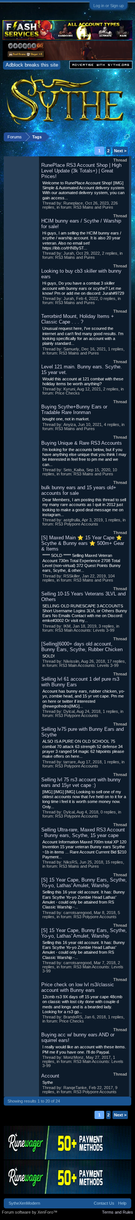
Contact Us (104, 1203)
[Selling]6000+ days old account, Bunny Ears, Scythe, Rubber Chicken (82, 646)
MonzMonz (73, 1057)
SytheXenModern (24, 1203)
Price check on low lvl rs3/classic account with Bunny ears (77, 987)
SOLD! (48, 656)
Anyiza (69, 424)
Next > (120, 150)
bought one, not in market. (66, 419)
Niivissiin (71, 661)
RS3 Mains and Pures (93, 207)
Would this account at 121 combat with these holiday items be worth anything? (82, 381)
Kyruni (69, 389)
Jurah (68, 253)
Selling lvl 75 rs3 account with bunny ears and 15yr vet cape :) (81, 782)
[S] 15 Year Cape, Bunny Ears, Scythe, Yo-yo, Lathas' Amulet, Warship (84, 882)
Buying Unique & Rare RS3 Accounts (81, 443)
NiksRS (70, 862)
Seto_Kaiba (73, 470)
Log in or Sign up (108, 5)
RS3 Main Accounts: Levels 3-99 (84, 630)
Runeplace (73, 203)
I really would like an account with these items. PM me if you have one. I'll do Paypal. (84, 1049)
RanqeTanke (75, 1087)
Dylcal (69, 711)
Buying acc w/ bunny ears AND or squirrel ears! (77, 1037)
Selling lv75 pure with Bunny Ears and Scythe (82, 732)
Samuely (71, 349)
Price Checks (67, 393)
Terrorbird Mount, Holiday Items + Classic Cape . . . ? (77, 319)
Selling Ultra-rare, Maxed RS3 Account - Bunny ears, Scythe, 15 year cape (83, 832)
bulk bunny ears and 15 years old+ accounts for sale (78, 490)
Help (122, 1203)
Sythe (47, 1082)
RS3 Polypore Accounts (76, 524)
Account (50, 1076)
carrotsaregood (77, 912)
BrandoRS (72, 1017)
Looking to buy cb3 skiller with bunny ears (81, 273)
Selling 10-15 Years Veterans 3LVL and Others (83, 596)
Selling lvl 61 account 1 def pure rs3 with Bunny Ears (80, 681)
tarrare (69, 762)
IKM (66, 626)
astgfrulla (71, 520)
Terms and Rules (117, 1212)
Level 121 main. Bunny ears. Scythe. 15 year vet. (81, 369)
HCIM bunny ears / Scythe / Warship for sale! (81, 223)
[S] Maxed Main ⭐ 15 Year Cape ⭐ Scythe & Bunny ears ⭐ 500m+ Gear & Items (82, 543)
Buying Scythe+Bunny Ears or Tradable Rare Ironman (74, 409)
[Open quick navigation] (126, 136)
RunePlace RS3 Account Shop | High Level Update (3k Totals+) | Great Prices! (81, 170)
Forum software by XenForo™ (29, 1212)
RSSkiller (71, 576)
